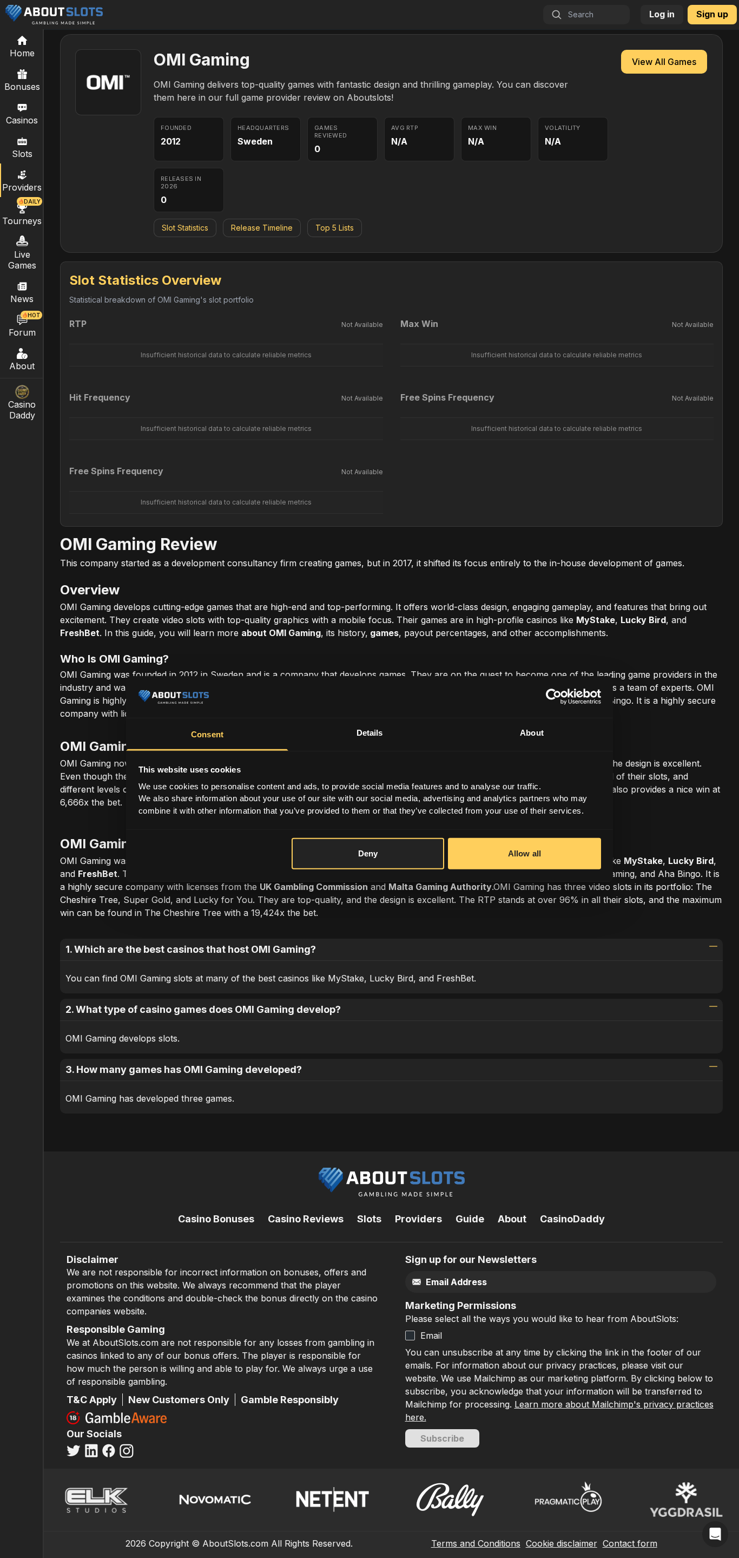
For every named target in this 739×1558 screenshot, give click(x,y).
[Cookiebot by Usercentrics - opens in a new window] (553, 697)
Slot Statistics (185, 227)
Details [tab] (370, 732)
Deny (368, 853)
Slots (22, 153)
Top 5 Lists (334, 227)
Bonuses (22, 86)
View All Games (664, 61)
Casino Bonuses (216, 1219)
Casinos (22, 120)
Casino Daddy (22, 410)
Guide (470, 1219)
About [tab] (532, 732)
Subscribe (442, 1438)
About (22, 366)
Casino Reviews (306, 1219)
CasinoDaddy (572, 1219)
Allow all (524, 853)
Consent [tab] (207, 734)
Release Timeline (262, 227)
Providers (418, 1219)
